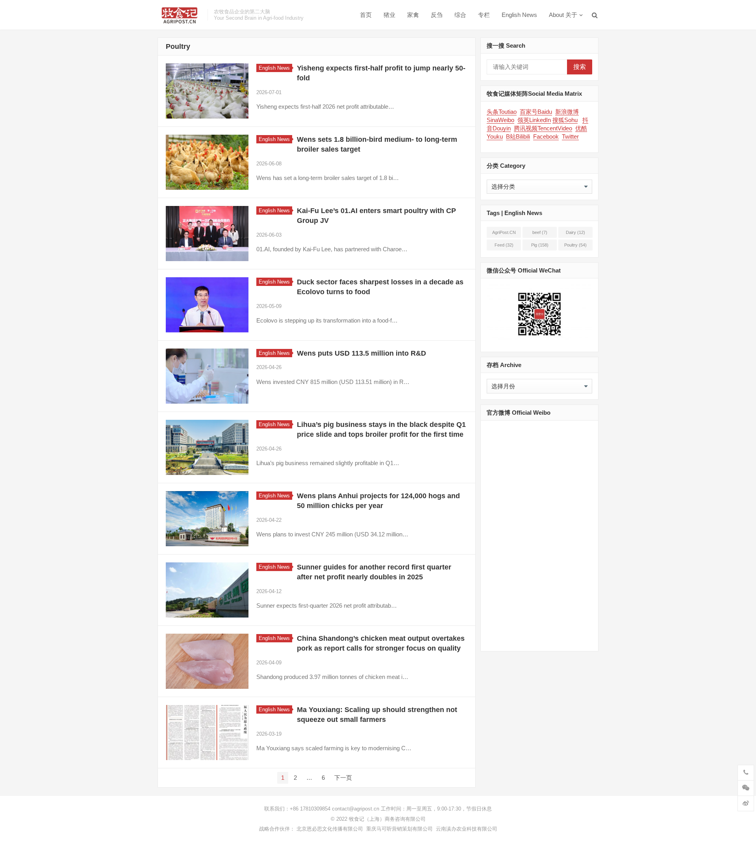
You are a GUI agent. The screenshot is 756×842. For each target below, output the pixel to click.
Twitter (570, 136)
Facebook (546, 136)
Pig (539, 245)
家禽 (413, 14)
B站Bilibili (518, 136)
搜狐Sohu (565, 120)
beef (539, 232)
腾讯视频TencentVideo (543, 128)
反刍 (437, 14)
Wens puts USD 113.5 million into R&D (361, 353)
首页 (366, 14)
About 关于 (563, 14)
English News (519, 14)
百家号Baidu (536, 111)
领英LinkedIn (534, 120)
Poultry (575, 245)
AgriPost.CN (504, 234)
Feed (504, 245)
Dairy (575, 232)
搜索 (579, 66)
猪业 (389, 14)
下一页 (343, 777)
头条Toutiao (502, 111)
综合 (460, 14)
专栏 (484, 14)
